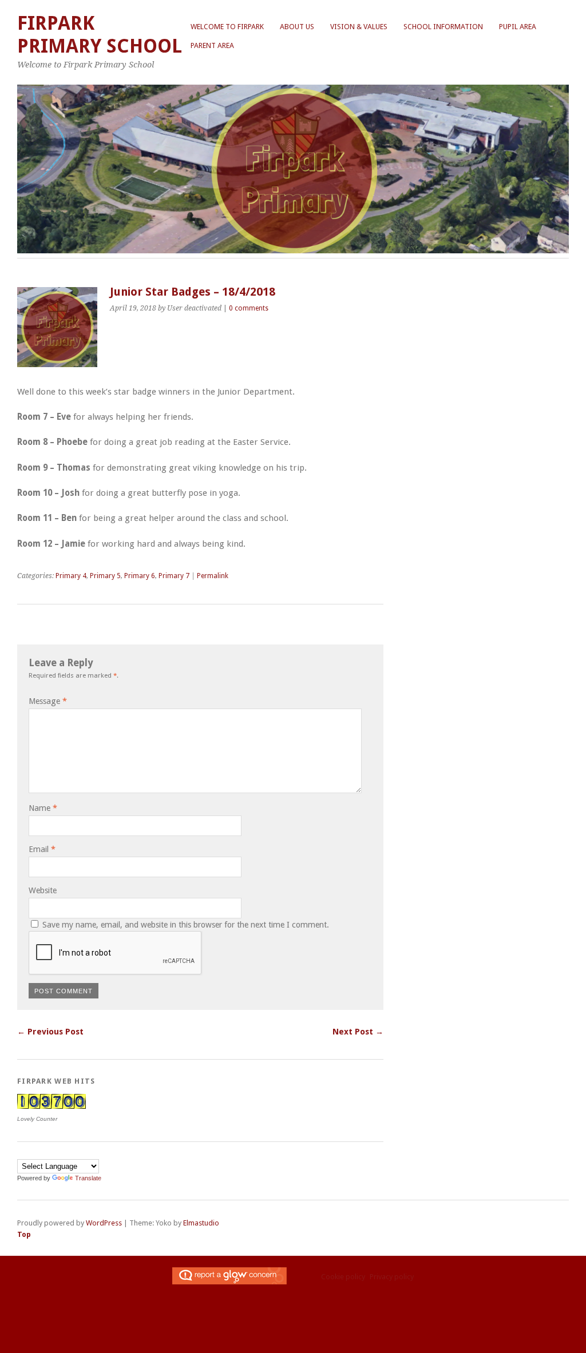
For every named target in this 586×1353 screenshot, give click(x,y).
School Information (443, 26)
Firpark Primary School (99, 34)
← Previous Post (50, 1031)
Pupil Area (517, 26)
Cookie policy (343, 1276)
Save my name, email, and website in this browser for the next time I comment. (185, 924)
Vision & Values (358, 26)
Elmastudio (201, 1223)
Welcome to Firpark (227, 26)
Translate (88, 1178)
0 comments (248, 308)
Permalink (212, 576)
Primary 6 (139, 576)
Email (42, 849)
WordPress (104, 1223)
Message (48, 701)
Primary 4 (71, 576)
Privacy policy (392, 1276)
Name (43, 808)
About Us (297, 26)
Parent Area (212, 45)
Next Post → (357, 1031)
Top (24, 1234)
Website (43, 890)
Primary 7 (174, 576)
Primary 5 (105, 576)
